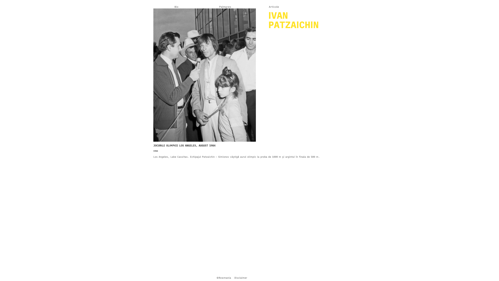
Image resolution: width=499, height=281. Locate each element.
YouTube (182, 277)
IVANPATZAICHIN (293, 20)
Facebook (159, 277)
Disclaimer (240, 277)
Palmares (225, 6)
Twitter (170, 277)
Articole (274, 6)
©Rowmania (223, 277)
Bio (176, 6)
